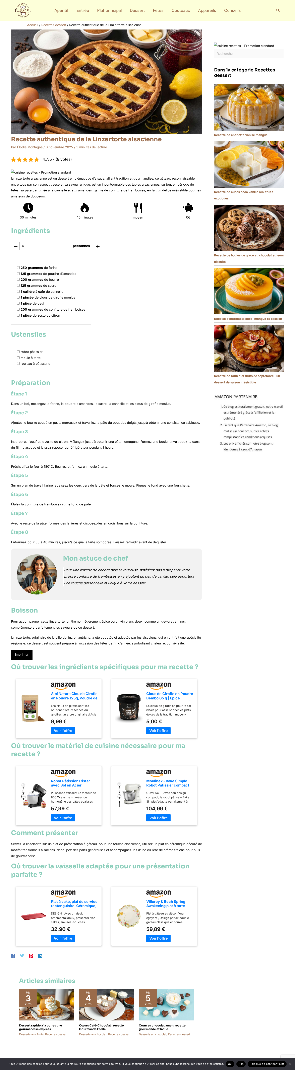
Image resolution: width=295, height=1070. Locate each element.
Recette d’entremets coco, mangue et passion (248, 319)
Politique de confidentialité (267, 1063)
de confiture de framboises (53, 309)
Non (241, 1063)
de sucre (38, 286)
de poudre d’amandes (48, 274)
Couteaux (181, 10)
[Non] (290, 1064)
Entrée (82, 10)
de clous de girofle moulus (48, 297)
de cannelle (42, 292)
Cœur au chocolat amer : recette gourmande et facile (162, 1027)
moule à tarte (31, 358)
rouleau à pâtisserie (35, 364)
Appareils (207, 10)
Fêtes (158, 10)
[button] (278, 10)
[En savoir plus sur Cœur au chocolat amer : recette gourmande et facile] (166, 1004)
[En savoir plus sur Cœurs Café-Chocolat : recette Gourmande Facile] (106, 1004)
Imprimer (21, 654)
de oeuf (32, 303)
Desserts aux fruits (31, 1034)
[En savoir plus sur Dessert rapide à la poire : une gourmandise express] (46, 1004)
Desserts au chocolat (93, 1034)
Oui (230, 1063)
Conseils (232, 10)
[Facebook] (13, 955)
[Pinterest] (31, 955)
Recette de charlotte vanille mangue (241, 135)
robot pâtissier (32, 352)
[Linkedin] (40, 955)
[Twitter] (22, 955)
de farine (39, 268)
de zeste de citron (40, 315)
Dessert (137, 10)
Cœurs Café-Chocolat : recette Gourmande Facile (101, 1027)
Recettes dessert (56, 1034)
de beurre (40, 279)
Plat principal (109, 10)
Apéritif (61, 10)
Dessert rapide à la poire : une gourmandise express (40, 1027)
